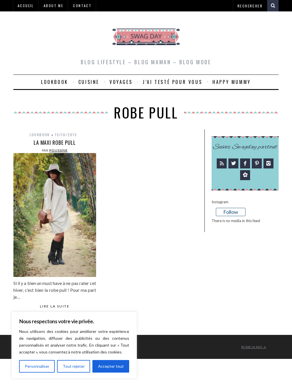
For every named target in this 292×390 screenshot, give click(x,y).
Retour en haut (253, 347)
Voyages (121, 82)
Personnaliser (37, 366)
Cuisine (88, 82)
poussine (58, 150)
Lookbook (54, 82)
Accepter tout (111, 366)
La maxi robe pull (55, 142)
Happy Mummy (231, 82)
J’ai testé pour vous (172, 82)
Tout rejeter (74, 366)
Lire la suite (55, 306)
